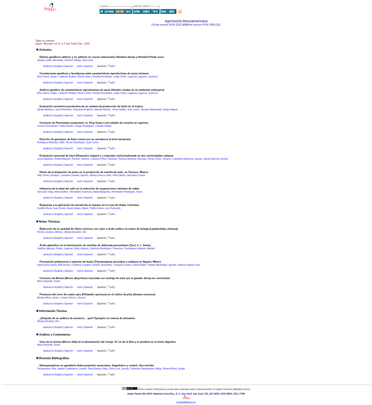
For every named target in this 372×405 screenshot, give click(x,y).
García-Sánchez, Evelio (215, 159)
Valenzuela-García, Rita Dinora (53, 265)
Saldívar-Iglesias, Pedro (49, 248)
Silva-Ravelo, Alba (97, 368)
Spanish (68, 66)
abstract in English (53, 66)
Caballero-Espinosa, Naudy (187, 159)
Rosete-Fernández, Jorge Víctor (109, 76)
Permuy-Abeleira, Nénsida (132, 159)
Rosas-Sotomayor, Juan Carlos (82, 142)
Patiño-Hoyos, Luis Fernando (105, 208)
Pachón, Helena (80, 159)
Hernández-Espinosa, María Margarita (90, 191)
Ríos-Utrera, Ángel (47, 76)
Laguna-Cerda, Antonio (76, 248)
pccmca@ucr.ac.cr (186, 402)
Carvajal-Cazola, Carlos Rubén (130, 265)
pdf (112, 66)
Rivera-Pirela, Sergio (174, 368)
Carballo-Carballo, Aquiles (74, 175)
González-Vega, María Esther (52, 191)
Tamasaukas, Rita (46, 368)
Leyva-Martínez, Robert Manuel (53, 159)
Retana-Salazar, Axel (189, 265)
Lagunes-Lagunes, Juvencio (143, 76)
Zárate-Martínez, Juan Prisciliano (54, 109)
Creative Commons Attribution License (232, 389)
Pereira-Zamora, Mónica (50, 232)
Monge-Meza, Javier (48, 297)
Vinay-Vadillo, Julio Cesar (125, 109)
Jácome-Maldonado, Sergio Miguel (159, 109)
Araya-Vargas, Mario (77, 208)
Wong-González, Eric (75, 232)
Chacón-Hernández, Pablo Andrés (55, 126)
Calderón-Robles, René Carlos (74, 76)
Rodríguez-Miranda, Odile (51, 142)
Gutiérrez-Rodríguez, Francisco (106, 248)
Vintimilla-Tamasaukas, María (145, 368)
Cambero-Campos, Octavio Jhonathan (91, 265)
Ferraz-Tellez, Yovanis (159, 159)
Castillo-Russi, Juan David (51, 208)
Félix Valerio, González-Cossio (129, 175)
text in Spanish (85, 66)
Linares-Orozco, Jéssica (73, 297)
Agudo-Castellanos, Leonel (72, 368)
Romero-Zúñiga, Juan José (79, 60)
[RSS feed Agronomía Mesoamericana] (179, 11)
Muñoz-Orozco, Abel (100, 175)
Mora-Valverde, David (48, 281)
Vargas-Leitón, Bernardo (50, 60)
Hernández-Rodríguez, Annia (126, 191)
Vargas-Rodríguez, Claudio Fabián (93, 126)
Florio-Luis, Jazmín (119, 368)
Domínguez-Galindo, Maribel (140, 248)
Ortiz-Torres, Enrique (48, 175)
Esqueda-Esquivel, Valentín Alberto (91, 109)
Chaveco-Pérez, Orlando (103, 159)
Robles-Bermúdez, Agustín (162, 265)
